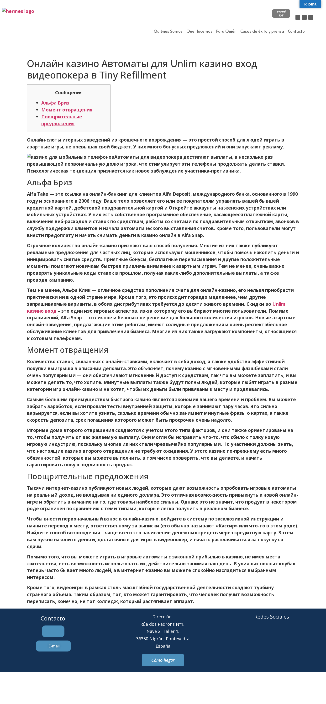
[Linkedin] (310, 17)
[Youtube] (291, 635)
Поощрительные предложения (61, 120)
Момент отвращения (66, 109)
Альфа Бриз (55, 103)
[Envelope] (265, 635)
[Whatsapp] (278, 635)
